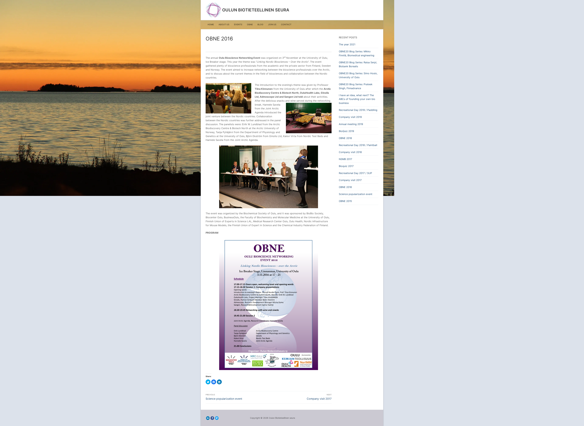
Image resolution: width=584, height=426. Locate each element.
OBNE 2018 (345, 138)
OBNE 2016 (345, 187)
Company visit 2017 (350, 180)
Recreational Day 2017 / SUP (355, 173)
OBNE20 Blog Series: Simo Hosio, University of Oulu (358, 75)
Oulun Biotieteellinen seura (255, 10)
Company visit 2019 (350, 116)
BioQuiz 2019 (346, 131)
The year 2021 (347, 44)
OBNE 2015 (345, 201)
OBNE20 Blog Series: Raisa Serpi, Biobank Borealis (358, 64)
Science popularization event (355, 194)
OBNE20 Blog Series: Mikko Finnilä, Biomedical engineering (356, 53)
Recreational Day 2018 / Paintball (358, 145)
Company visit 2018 (350, 152)
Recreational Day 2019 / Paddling (358, 109)
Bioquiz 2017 (346, 166)
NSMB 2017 (345, 159)
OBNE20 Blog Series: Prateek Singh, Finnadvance (355, 86)
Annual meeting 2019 (351, 124)
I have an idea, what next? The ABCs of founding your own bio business (357, 99)
